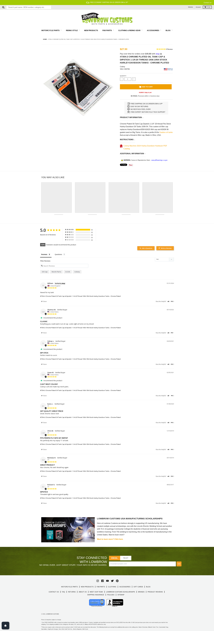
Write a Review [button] (166, 248)
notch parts (56, 272)
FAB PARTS (101, 587)
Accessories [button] (153, 30)
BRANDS (141, 592)
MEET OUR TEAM (96, 592)
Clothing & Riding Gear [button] (129, 30)
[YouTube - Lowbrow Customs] (107, 580)
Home (45, 39)
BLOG (148, 587)
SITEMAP (120, 595)
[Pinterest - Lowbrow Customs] (117, 580)
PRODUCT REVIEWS (155, 592)
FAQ (63, 592)
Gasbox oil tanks (166, 132)
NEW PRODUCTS (87, 587)
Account (198, 7)
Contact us (207, 2)
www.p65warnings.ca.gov (159, 160)
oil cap (44, 272)
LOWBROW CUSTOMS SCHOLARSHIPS (120, 592)
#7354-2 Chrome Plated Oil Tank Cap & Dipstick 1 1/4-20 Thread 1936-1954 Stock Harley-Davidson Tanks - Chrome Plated (80, 296)
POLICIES (110, 595)
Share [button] (45, 301)
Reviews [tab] (44, 254)
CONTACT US (54, 592)
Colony (122, 67)
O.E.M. (67, 272)
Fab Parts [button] (107, 30)
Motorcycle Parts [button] (50, 30)
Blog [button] (168, 30)
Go (179, 564)
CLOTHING (112, 587)
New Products (91, 30)
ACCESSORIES (124, 587)
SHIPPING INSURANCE (95, 595)
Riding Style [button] (72, 30)
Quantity (123, 76)
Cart (208, 7)
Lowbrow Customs (52, 614)
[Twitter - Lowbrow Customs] (112, 580)
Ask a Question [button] (147, 248)
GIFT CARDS (138, 587)
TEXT (125, 558)
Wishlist (190, 7)
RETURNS (72, 592)
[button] (169, 301)
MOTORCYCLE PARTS (69, 587)
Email (114, 558)
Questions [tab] (58, 254)
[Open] (5, 625)
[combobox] (28, 7)
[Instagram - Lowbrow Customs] (97, 580)
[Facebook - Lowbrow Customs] (102, 580)
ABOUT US (83, 592)
